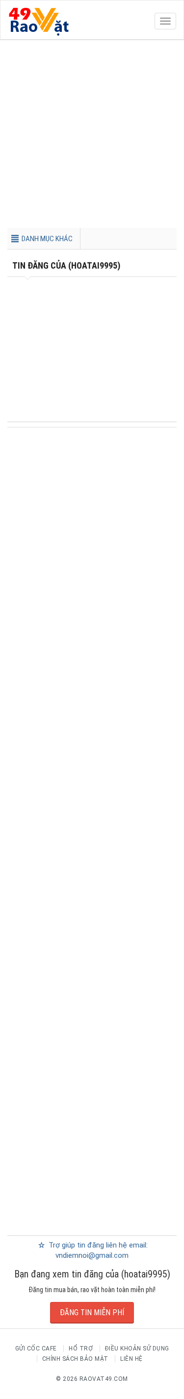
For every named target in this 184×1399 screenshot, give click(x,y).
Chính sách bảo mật (75, 1358)
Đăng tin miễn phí (92, 1312)
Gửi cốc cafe (36, 1348)
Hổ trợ (81, 1348)
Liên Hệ (131, 1358)
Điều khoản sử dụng (137, 1348)
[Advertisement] (92, 136)
